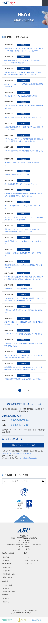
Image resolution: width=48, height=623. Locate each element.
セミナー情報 (7, 585)
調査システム (7, 577)
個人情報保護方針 (31, 611)
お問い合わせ (16, 611)
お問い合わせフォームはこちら (23, 445)
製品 (25, 553)
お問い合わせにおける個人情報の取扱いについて (19, 453)
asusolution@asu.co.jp (28, 458)
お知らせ (6, 588)
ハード (27, 557)
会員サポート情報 (9, 591)
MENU (45, 4)
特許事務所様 (6, 564)
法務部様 (6, 560)
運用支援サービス (9, 574)
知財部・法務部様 (8, 553)
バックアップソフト (31, 564)
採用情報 (6, 602)
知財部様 (6, 557)
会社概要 (6, 599)
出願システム (7, 571)
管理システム (7, 567)
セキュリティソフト (31, 560)
